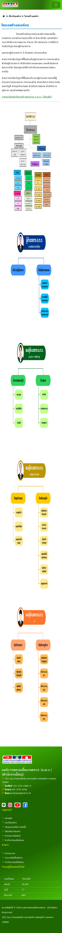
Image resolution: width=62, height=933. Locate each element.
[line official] (5, 806)
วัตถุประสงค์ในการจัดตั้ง (15, 827)
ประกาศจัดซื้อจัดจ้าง (14, 858)
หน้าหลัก (8, 818)
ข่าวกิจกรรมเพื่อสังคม (14, 840)
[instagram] (11, 806)
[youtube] (18, 806)
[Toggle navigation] (56, 5)
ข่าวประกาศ (10, 853)
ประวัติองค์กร (11, 822)
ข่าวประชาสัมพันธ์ (12, 836)
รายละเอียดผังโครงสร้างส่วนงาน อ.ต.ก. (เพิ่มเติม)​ (27, 97)
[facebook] (26, 806)
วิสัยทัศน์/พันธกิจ (12, 831)
